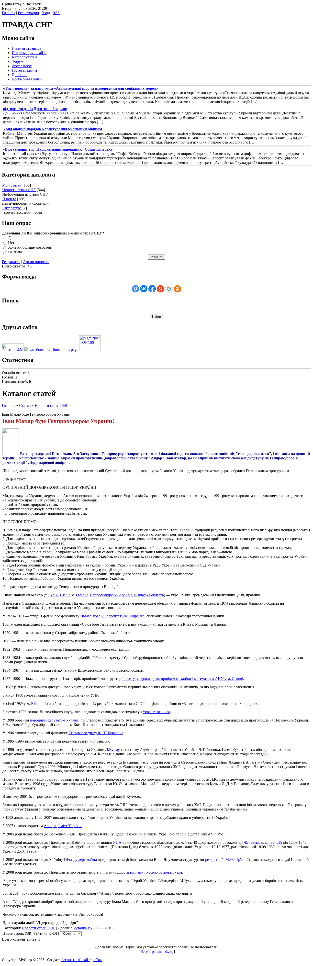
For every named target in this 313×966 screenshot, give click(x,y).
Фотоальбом (22, 66)
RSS (56, 13)
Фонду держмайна (81, 859)
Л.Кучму (112, 749)
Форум (17, 61)
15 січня (54, 595)
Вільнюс (38, 703)
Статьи (25, 405)
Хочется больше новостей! (30, 247)
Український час (156, 712)
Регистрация (28, 13)
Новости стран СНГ (19, 190)
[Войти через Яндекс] (160, 288)
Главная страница (26, 48)
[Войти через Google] (169, 289)
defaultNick (83, 928)
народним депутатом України (54, 720)
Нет (11, 243)
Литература (12, 208)
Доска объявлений (27, 79)
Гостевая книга (24, 70)
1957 (66, 595)
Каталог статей (24, 57)
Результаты (11, 262)
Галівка (82, 595)
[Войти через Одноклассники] (177, 288)
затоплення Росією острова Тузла (154, 872)
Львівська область (149, 595)
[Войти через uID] (135, 288)
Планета (9, 199)
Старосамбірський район (111, 595)
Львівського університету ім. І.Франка (112, 616)
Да (10, 238)
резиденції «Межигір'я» (225, 859)
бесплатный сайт (75, 960)
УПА (117, 842)
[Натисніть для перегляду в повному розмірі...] (10, 454)
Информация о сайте (29, 53)
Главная (8, 13)
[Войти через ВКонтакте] (143, 288)
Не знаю (15, 252)
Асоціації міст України (63, 826)
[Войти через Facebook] (152, 288)
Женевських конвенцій (263, 842)
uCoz (97, 960)
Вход (46, 13)
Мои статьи (12, 185)
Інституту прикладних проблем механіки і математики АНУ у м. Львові (182, 679)
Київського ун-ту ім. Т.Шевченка (95, 733)
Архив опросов (36, 262)
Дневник (19, 75)
